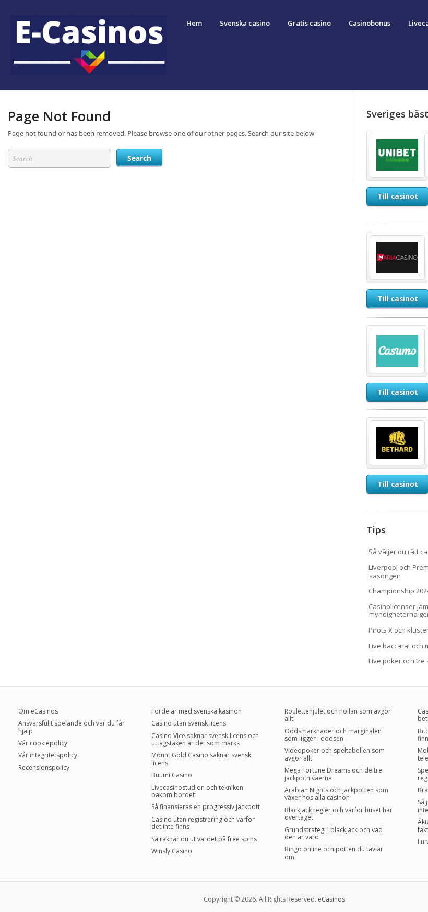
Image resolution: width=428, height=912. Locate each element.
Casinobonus (369, 23)
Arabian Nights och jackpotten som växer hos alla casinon (336, 794)
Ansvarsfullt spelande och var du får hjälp (71, 727)
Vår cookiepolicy (42, 743)
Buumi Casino (171, 774)
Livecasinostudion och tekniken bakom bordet (197, 791)
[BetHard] (397, 424)
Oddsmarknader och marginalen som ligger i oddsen (333, 735)
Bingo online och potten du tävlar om (333, 853)
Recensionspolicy (43, 767)
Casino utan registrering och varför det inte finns (203, 823)
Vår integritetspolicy (47, 755)
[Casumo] (397, 332)
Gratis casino (309, 23)
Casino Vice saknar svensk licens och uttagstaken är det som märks (205, 739)
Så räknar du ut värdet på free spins (204, 839)
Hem (194, 23)
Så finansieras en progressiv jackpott (205, 806)
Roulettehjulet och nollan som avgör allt (337, 715)
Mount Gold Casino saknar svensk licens (201, 759)
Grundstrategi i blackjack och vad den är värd (333, 833)
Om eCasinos (38, 711)
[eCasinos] (88, 73)
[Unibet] (397, 137)
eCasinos (331, 899)
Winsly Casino (171, 851)
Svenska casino (245, 23)
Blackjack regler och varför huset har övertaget (338, 813)
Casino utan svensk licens (188, 723)
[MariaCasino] (397, 239)
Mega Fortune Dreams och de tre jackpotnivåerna (333, 774)
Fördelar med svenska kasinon (196, 711)
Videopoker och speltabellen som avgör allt (334, 754)
